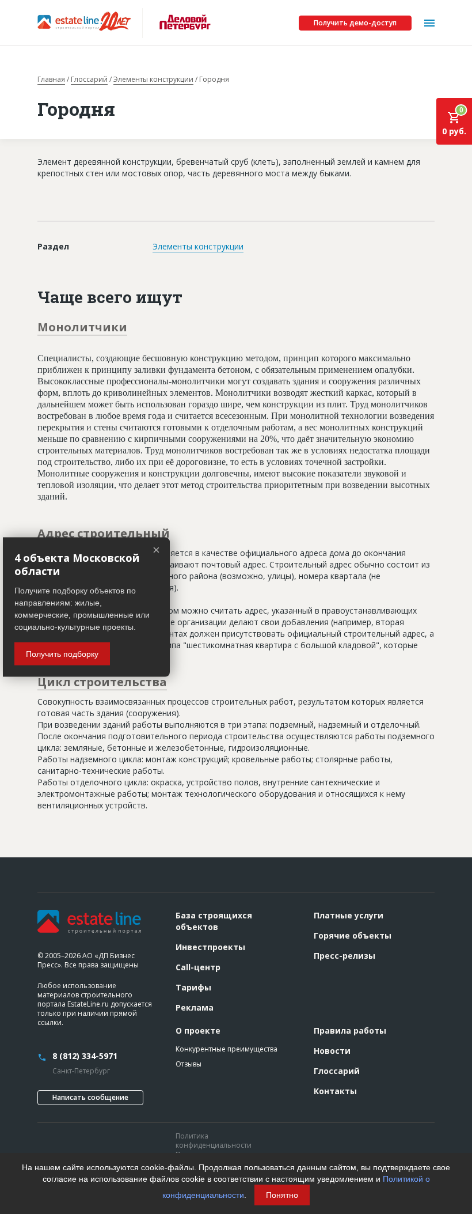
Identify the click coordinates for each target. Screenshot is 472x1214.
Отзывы (188, 1064)
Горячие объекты (352, 935)
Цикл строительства (102, 682)
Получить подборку (62, 654)
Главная (51, 79)
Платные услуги (348, 915)
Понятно (282, 1195)
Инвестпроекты (210, 946)
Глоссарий (89, 79)
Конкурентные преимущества (226, 1049)
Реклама (195, 1007)
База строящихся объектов (214, 921)
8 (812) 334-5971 (84, 1055)
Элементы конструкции (153, 79)
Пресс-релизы (344, 955)
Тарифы (193, 987)
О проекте (198, 1030)
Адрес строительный (103, 533)
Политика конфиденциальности (214, 1140)
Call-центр (198, 967)
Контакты (335, 1091)
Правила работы (350, 1030)
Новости (332, 1050)
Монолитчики (82, 327)
